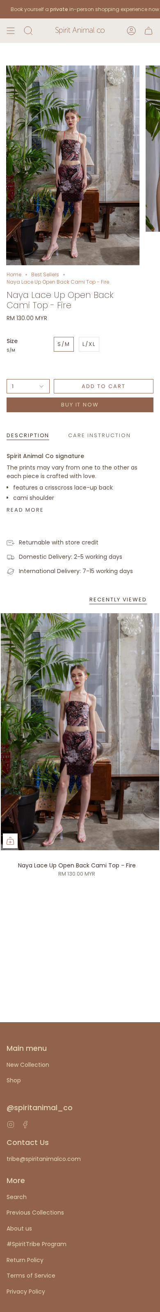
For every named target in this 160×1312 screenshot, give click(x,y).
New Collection (28, 1065)
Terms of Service (31, 1275)
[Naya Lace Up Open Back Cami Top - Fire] (80, 731)
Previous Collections (35, 1212)
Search (17, 1197)
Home (14, 274)
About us (19, 1228)
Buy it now (80, 405)
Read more (25, 510)
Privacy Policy (26, 1291)
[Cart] (148, 30)
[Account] (131, 30)
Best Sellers (45, 274)
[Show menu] (11, 30)
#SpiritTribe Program (36, 1244)
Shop (14, 1080)
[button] (28, 30)
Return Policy (25, 1260)
